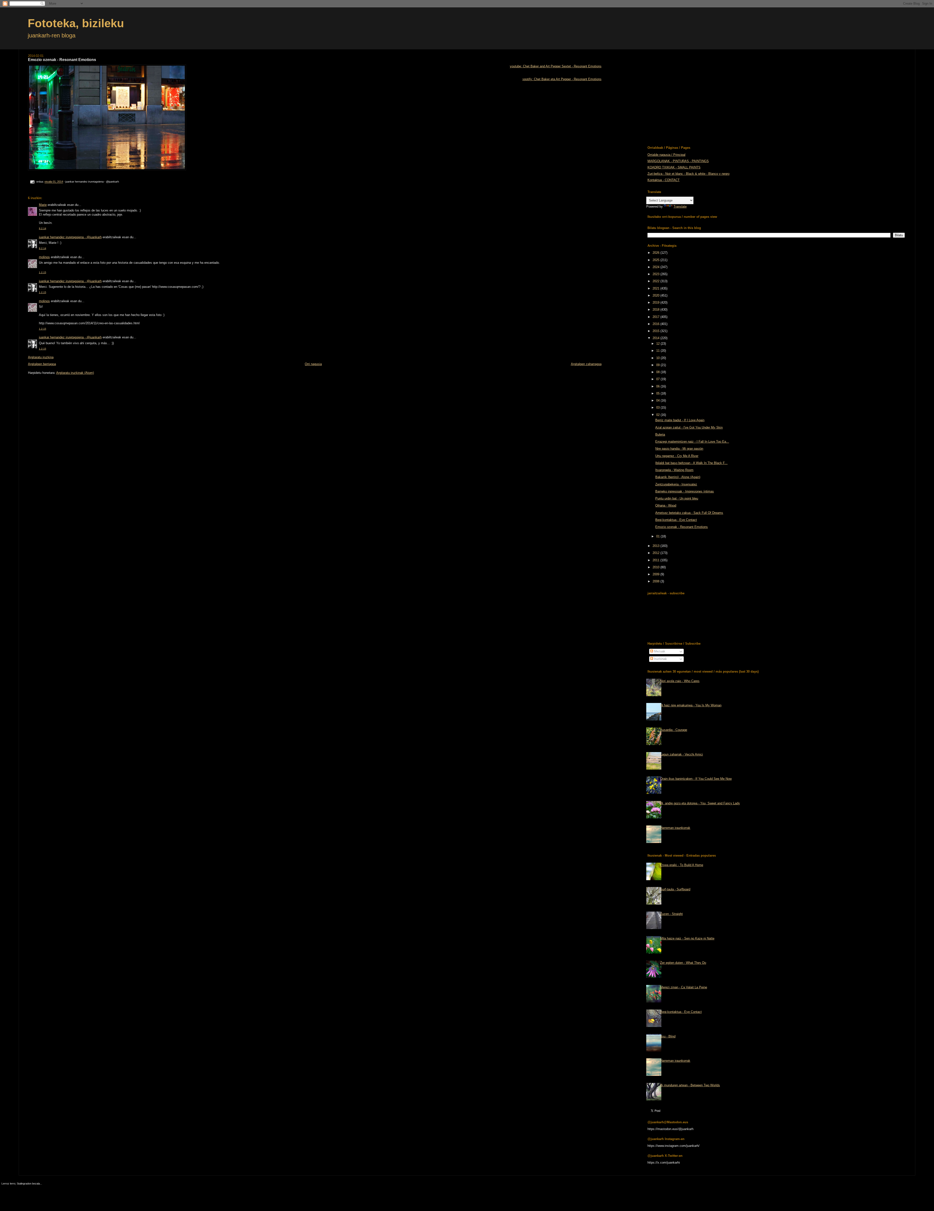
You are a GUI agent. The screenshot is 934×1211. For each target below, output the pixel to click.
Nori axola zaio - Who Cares (680, 681)
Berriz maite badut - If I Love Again (679, 420)
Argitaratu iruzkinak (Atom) (75, 373)
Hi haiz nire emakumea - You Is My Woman (690, 705)
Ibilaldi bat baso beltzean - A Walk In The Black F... (691, 463)
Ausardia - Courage (673, 730)
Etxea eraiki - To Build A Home (681, 865)
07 (658, 379)
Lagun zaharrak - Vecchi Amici (681, 754)
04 (658, 400)
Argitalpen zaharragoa (586, 364)
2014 (656, 338)
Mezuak (659, 651)
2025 (656, 260)
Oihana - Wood (665, 505)
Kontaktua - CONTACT (663, 180)
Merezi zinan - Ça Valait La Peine (683, 987)
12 (658, 343)
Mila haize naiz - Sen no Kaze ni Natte (687, 938)
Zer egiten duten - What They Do (683, 963)
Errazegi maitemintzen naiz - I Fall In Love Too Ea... (692, 441)
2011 (656, 560)
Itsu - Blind (667, 1036)
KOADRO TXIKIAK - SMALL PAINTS (673, 167)
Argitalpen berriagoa (42, 364)
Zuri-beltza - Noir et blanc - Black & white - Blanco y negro (688, 174)
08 (658, 372)
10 (658, 358)
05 (658, 393)
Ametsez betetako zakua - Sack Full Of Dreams (689, 513)
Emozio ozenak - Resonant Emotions (681, 527)
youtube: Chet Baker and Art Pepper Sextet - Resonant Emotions (556, 66)
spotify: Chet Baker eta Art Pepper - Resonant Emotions (562, 79)
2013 (656, 546)
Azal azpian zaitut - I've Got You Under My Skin (689, 427)
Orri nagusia (313, 364)
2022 (656, 281)
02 (658, 415)
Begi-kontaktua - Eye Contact (676, 520)
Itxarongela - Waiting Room (674, 470)
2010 (656, 567)
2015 (656, 331)
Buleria (660, 434)
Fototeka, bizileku (76, 23)
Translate (680, 206)
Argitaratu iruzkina (41, 357)
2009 (656, 574)
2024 (656, 267)
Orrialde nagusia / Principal (666, 155)
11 (658, 350)
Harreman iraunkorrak (675, 828)
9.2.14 (42, 228)
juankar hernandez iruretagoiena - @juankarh (70, 237)
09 (658, 365)
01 (658, 536)
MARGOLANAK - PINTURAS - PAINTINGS (678, 161)
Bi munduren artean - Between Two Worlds (690, 1085)
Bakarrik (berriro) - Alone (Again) (677, 477)
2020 (656, 295)
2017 (656, 317)
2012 (656, 553)
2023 (656, 274)
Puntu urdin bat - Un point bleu (676, 498)
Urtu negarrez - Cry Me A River (676, 456)
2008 (656, 581)
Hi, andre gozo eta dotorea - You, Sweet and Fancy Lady (700, 803)
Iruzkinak (660, 659)
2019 (656, 302)
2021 (656, 288)
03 (658, 407)
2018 (656, 309)
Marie (43, 205)
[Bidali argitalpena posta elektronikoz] (32, 181)
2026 (656, 252)
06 (658, 386)
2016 (656, 324)
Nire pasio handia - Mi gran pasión (679, 448)
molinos (44, 257)
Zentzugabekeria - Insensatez (676, 484)
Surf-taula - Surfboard (675, 889)
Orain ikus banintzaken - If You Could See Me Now (696, 779)
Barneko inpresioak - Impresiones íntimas (684, 491)
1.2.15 (42, 272)
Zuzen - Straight (671, 914)
